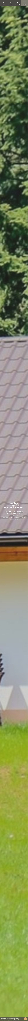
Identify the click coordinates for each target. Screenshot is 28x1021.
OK (25, 1018)
